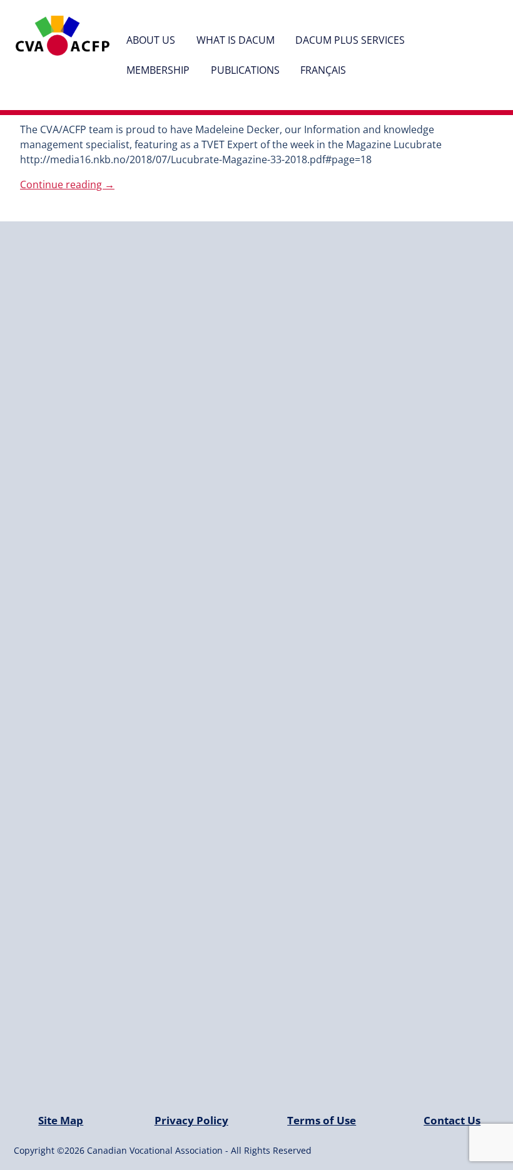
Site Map (60, 1120)
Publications (245, 70)
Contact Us (452, 1120)
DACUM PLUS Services (350, 40)
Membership (158, 70)
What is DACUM (235, 40)
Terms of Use (321, 1120)
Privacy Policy (191, 1120)
